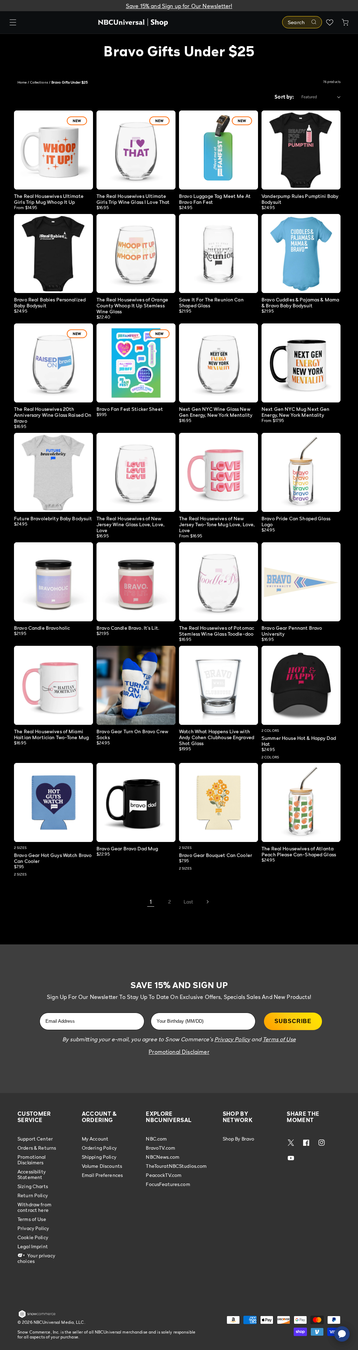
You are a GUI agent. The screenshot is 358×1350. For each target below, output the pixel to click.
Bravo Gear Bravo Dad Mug (127, 848)
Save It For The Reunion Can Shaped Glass (211, 302)
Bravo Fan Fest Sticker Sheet (129, 409)
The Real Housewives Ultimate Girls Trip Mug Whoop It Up (49, 199)
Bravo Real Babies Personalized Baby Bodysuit (50, 302)
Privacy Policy (33, 1228)
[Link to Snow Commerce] (37, 1316)
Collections (39, 82)
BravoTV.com (160, 1148)
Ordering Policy (99, 1148)
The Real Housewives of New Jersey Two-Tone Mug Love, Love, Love (217, 524)
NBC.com (156, 1139)
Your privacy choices (36, 1258)
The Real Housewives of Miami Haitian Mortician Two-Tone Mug (51, 734)
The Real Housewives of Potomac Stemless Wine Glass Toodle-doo (216, 631)
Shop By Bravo (239, 1139)
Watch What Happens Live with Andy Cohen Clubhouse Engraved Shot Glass (216, 737)
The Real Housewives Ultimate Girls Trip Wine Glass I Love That (133, 199)
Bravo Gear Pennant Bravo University (292, 631)
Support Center (35, 1139)
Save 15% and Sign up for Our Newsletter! (179, 5)
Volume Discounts (102, 1166)
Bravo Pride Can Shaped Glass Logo (296, 521)
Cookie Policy (32, 1237)
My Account (95, 1139)
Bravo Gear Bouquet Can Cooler (215, 855)
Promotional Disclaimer (179, 1051)
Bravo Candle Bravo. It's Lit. (127, 628)
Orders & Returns (36, 1148)
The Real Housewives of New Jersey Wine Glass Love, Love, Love (130, 524)
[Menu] (13, 22)
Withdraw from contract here (34, 1207)
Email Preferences (102, 1175)
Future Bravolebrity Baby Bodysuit (53, 518)
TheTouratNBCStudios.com (176, 1166)
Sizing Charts (32, 1186)
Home (22, 82)
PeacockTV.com (163, 1175)
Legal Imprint (32, 1246)
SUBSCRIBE (293, 1021)
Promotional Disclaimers (31, 1159)
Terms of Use (31, 1219)
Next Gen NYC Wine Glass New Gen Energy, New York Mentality (215, 412)
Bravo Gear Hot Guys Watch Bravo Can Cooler (53, 858)
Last (189, 902)
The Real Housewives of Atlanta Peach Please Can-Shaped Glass (299, 851)
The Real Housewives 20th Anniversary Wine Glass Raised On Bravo (52, 415)
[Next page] (207, 901)
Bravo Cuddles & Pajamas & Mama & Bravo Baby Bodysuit (300, 302)
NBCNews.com (162, 1157)
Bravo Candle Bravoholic (42, 628)
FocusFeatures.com (168, 1184)
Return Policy (32, 1195)
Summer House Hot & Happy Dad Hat (299, 741)
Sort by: (284, 96)
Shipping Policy (99, 1157)
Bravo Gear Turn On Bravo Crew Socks (132, 734)
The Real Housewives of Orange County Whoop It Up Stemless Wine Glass (132, 305)
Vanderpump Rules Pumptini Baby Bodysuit (300, 199)
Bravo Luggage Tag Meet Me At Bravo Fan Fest (215, 199)
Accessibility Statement (31, 1174)
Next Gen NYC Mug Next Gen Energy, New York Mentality (296, 412)
